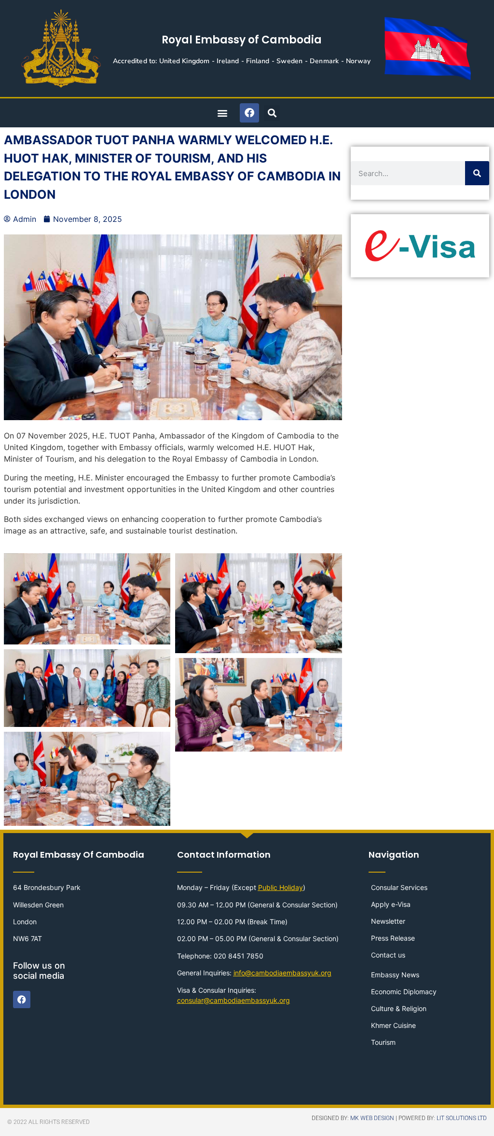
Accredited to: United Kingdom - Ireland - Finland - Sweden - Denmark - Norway (241, 61)
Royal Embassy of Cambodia (242, 39)
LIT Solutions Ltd (462, 1118)
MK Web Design (372, 1118)
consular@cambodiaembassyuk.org (233, 1000)
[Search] (477, 173)
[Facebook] (249, 113)
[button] (222, 113)
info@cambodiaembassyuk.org (282, 973)
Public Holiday (280, 887)
